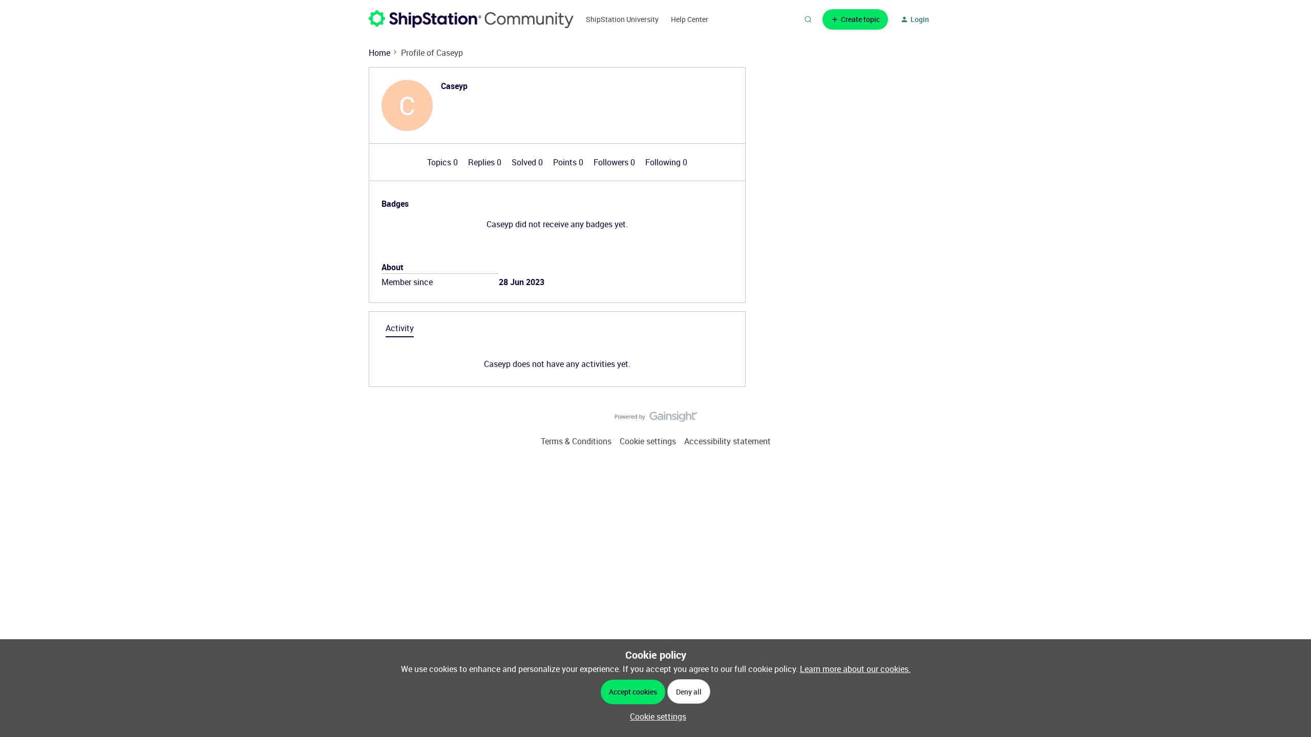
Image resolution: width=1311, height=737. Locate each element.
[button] (855, 19)
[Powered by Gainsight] (656, 419)
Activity (400, 328)
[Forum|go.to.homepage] (471, 19)
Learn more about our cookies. (855, 669)
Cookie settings (648, 441)
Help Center (689, 19)
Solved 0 (528, 162)
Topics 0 (443, 162)
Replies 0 (485, 162)
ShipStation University (622, 19)
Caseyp (454, 86)
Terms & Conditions (576, 441)
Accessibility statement (727, 441)
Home (379, 52)
